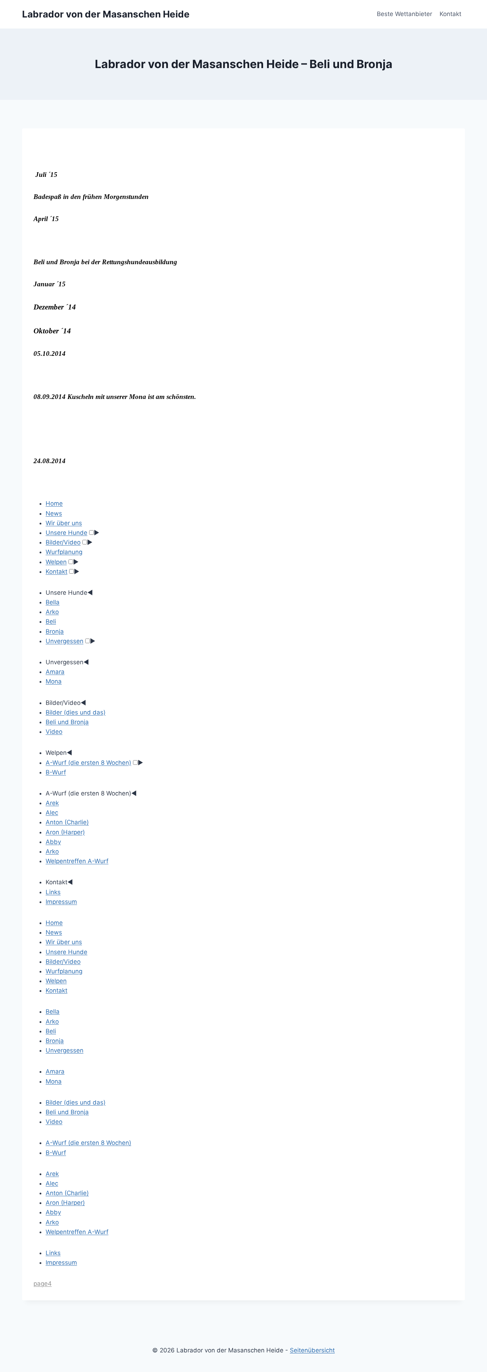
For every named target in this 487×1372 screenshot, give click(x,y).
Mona (54, 681)
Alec (52, 812)
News (54, 513)
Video (54, 731)
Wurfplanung (64, 552)
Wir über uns (64, 523)
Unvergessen (64, 641)
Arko (52, 611)
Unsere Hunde (66, 532)
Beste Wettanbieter (404, 13)
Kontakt (450, 13)
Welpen (56, 561)
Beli (51, 621)
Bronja (55, 631)
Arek (52, 803)
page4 (43, 1283)
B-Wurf (56, 772)
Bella (53, 602)
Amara (55, 671)
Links (53, 892)
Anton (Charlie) (67, 822)
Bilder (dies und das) (76, 712)
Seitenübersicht (312, 1350)
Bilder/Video (63, 542)
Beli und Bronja (67, 722)
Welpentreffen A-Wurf (77, 861)
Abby (53, 841)
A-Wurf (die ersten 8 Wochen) (88, 762)
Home (54, 503)
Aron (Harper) (65, 832)
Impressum (61, 901)
